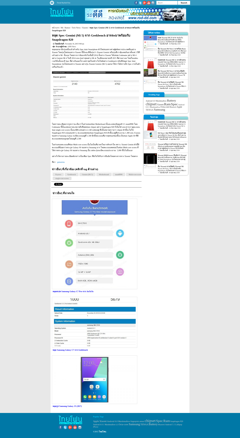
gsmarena (61, 162)
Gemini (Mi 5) (87, 174)
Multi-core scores (135, 174)
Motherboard (104, 174)
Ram (167, 104)
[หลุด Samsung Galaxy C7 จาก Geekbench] (94, 347)
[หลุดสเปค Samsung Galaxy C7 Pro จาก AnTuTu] (94, 289)
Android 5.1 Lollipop (173, 425)
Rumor (67, 28)
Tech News (76, 28)
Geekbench (71, 174)
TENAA (149, 109)
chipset (151, 104)
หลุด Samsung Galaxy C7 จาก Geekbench (70, 350)
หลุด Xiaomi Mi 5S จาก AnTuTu (170, 38)
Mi (62, 28)
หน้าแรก (55, 28)
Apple (179, 107)
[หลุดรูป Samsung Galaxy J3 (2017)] (94, 403)
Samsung (159, 109)
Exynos (58, 174)
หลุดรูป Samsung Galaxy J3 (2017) (67, 406)
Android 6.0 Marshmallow (156, 101)
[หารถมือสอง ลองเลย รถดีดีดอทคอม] (135, 20)
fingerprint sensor (137, 421)
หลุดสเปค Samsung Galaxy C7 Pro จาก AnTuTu (73, 291)
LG (117, 425)
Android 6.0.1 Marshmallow (104, 424)
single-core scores (62, 178)
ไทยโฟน (102, 432)
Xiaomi (85, 28)
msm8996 (118, 174)
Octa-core (165, 107)
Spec (174, 104)
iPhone (95, 427)
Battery (171, 100)
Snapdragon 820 (176, 421)
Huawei (173, 107)
